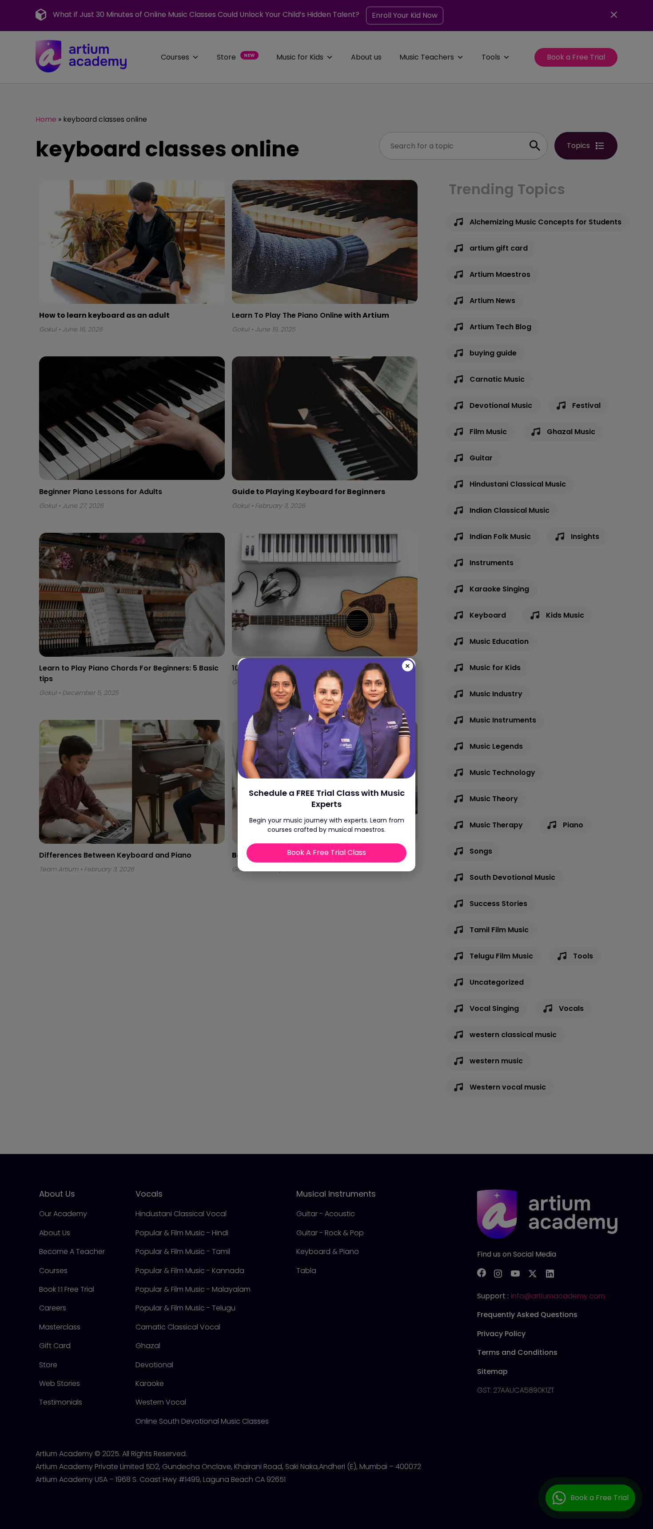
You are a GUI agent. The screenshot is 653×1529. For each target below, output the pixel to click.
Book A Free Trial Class (326, 852)
